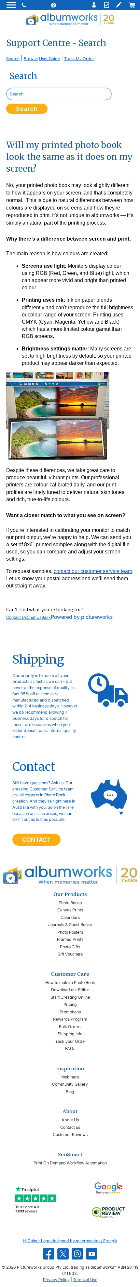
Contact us (70, 1127)
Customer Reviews (70, 1134)
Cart (131, 5)
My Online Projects (118, 5)
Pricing (70, 1004)
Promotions (70, 1011)
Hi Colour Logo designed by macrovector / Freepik (70, 1240)
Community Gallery (70, 1084)
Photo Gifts (70, 946)
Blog (70, 1091)
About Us (70, 1119)
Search (13, 58)
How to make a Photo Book (70, 982)
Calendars (70, 917)
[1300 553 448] (24, 5)
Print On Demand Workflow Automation (70, 1162)
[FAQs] (60, 5)
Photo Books (70, 902)
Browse (31, 58)
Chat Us (34, 617)
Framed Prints (70, 939)
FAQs (70, 1048)
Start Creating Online (70, 997)
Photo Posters (70, 932)
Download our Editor (70, 989)
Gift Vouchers (70, 954)
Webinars (70, 1077)
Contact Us (16, 617)
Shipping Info (70, 1033)
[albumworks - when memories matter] (70, 19)
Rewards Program (70, 1019)
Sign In (92, 5)
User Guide (49, 58)
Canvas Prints (70, 909)
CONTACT (36, 839)
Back (46, 617)
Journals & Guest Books (70, 924)
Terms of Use (85, 1279)
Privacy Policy (56, 1279)
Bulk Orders (70, 1026)
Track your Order (70, 1041)
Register (105, 5)
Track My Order (79, 58)
